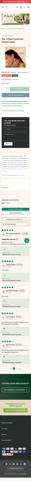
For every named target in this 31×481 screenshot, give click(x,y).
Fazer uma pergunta (15, 213)
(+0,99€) (19, 106)
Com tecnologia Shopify (22, 473)
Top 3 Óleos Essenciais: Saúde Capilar (16, 28)
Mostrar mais (5, 187)
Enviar (7, 143)
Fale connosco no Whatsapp (14, 390)
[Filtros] (3, 224)
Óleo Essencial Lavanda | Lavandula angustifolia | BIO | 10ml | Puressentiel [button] (12, 334)
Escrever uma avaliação (15, 209)
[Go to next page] (20, 368)
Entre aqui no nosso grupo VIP (15, 410)
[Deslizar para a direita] (27, 57)
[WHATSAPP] (24, 7)
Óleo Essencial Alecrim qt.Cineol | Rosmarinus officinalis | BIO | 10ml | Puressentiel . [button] (11, 306)
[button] (2, 7)
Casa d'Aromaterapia (8, 35)
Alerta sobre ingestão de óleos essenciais (13, 110)
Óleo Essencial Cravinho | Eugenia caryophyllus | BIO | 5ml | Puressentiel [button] (12, 254)
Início (4, 28)
